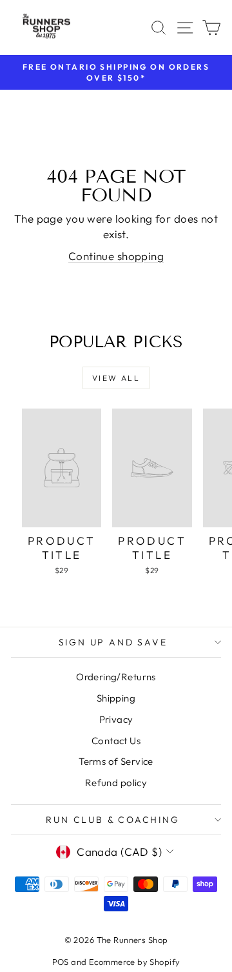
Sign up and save (113, 642)
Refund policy (116, 782)
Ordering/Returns (116, 677)
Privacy (116, 719)
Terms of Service (116, 761)
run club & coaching (112, 819)
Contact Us (116, 740)
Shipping (116, 698)
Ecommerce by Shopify (134, 962)
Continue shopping (116, 256)
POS (60, 962)
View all (116, 378)
